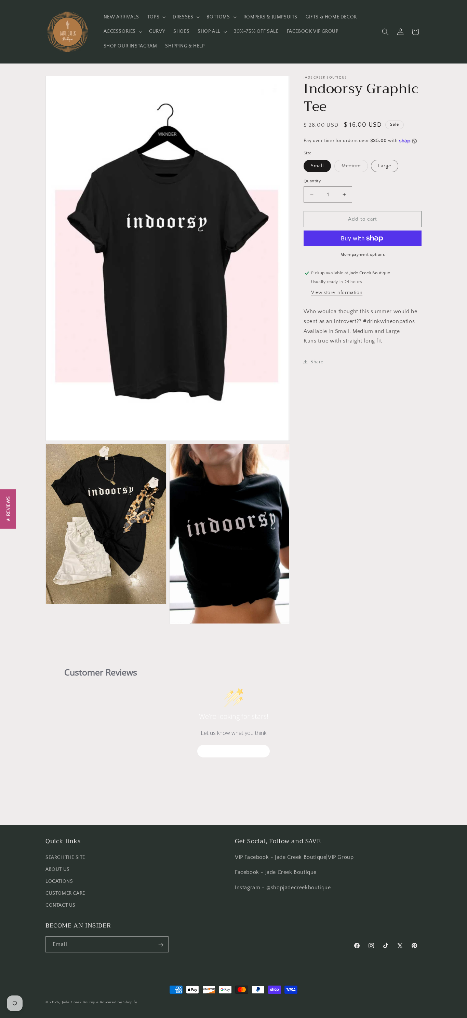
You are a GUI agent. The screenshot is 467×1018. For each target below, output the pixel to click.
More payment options (363, 254)
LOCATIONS (59, 881)
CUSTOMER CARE (65, 893)
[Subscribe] (160, 945)
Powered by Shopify (118, 1002)
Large (384, 166)
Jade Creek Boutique (80, 1002)
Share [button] (316, 362)
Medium (355, 167)
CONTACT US (60, 905)
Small (317, 166)
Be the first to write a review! (233, 751)
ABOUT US (57, 869)
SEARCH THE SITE (65, 857)
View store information (336, 292)
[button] (156, 17)
